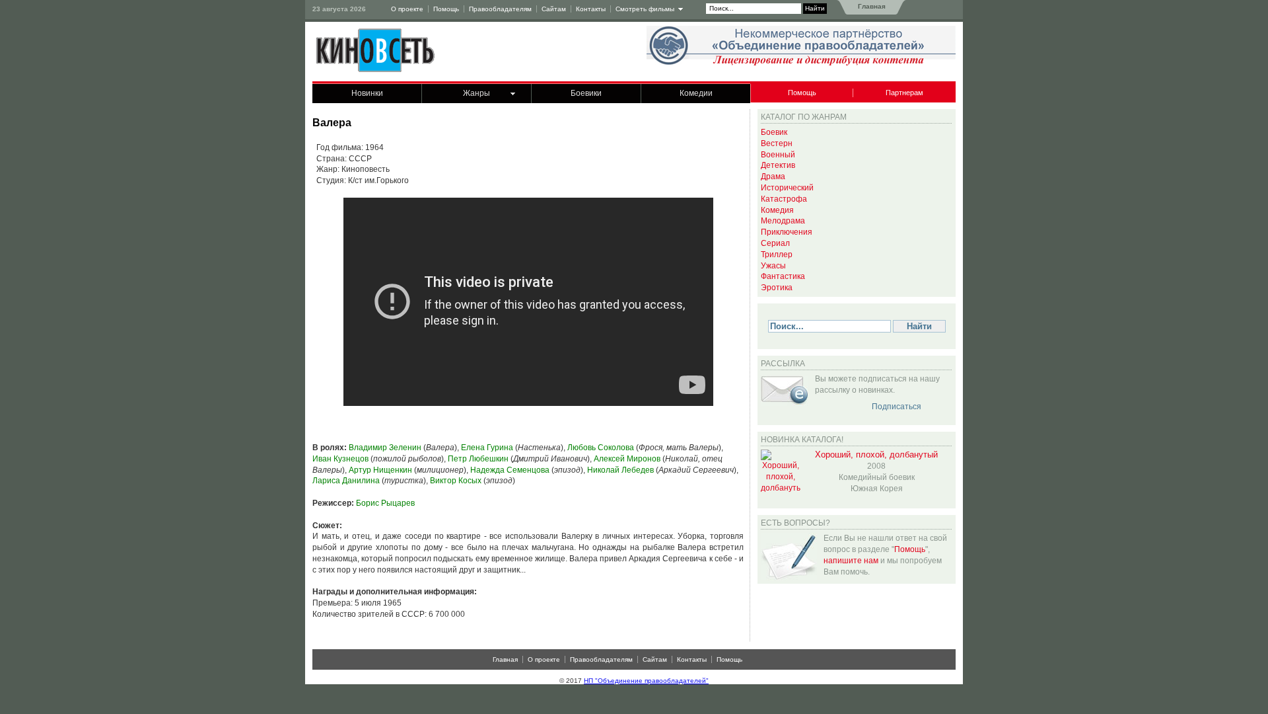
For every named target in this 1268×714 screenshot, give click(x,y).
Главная (871, 6)
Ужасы (773, 265)
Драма (773, 176)
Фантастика (783, 276)
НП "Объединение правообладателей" (646, 680)
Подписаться (896, 406)
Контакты (591, 9)
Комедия (777, 210)
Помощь (446, 9)
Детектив (778, 165)
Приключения (786, 232)
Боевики (586, 93)
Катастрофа (784, 199)
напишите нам (851, 560)
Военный (778, 154)
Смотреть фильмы (645, 9)
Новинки (367, 93)
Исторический (787, 187)
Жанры (476, 93)
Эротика (776, 287)
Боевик (774, 132)
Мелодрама (783, 220)
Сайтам (554, 9)
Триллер (776, 254)
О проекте (407, 9)
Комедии (696, 93)
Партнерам (904, 93)
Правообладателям (500, 9)
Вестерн (776, 143)
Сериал (775, 243)
